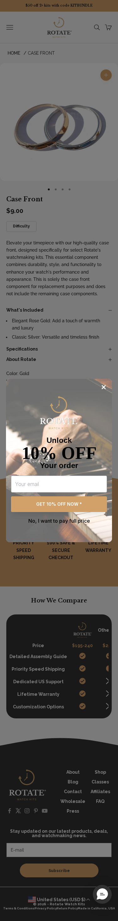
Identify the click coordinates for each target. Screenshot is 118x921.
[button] (102, 894)
